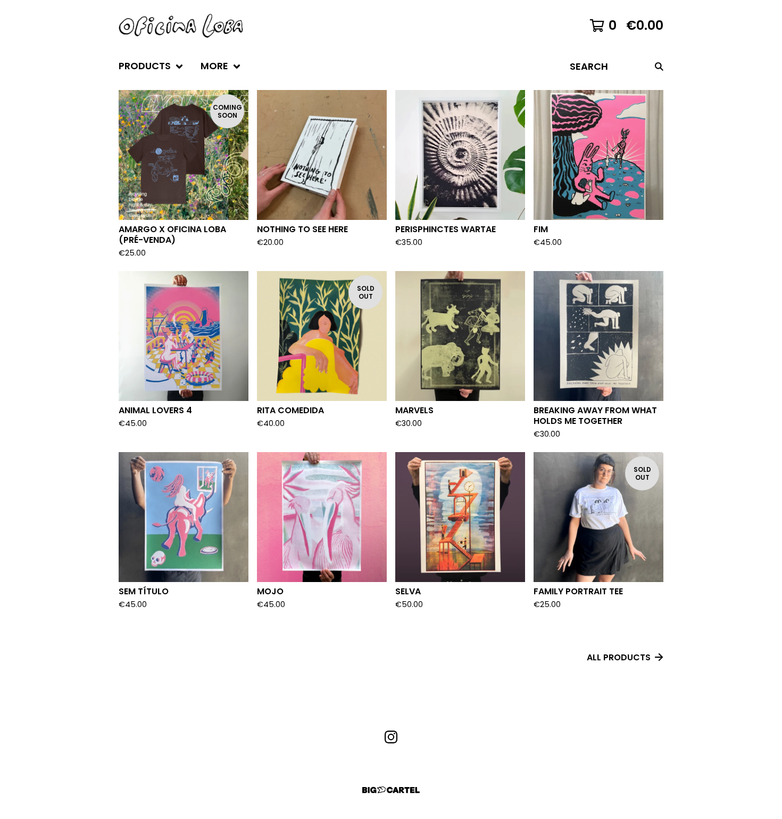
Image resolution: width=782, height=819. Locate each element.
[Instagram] (391, 737)
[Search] (659, 66)
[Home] (181, 26)
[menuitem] (151, 66)
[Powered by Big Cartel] (391, 790)
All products (619, 657)
